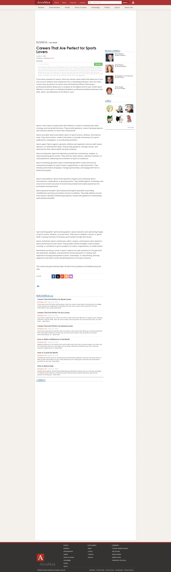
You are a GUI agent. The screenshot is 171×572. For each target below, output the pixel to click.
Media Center (116, 557)
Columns (91, 554)
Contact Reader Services (120, 548)
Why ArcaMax (116, 554)
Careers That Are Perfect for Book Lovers (54, 299)
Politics (107, 7)
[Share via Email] (71, 276)
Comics (90, 551)
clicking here (82, 75)
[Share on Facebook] (54, 276)
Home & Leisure (80, 7)
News (90, 548)
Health (67, 7)
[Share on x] (58, 276)
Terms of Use (110, 570)
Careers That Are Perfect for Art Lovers (53, 312)
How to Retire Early (45, 366)
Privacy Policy (100, 570)
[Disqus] (70, 457)
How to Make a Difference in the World (53, 339)
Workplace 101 (49, 58)
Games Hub (129, 7)
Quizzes (90, 557)
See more (131, 127)
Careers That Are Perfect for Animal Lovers (55, 326)
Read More (57, 308)
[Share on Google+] (62, 276)
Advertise (92, 570)
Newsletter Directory (119, 560)
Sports (117, 7)
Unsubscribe (119, 570)
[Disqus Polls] (70, 406)
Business (41, 7)
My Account (116, 551)
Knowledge (95, 7)
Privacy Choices (128, 570)
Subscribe (98, 64)
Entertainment (54, 7)
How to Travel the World (47, 353)
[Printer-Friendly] (67, 276)
